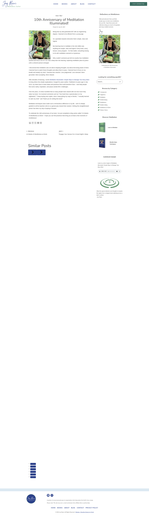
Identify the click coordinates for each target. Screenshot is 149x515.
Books (64, 4)
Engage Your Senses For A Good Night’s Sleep (73, 133)
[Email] (41, 123)
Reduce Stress (104, 110)
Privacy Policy (92, 508)
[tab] (33, 464)
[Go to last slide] (32, 152)
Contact (92, 4)
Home (55, 4)
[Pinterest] (38, 123)
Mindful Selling (104, 105)
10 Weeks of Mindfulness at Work (36, 133)
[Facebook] (33, 123)
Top (145, 511)
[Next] (41, 152)
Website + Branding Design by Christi (85, 512)
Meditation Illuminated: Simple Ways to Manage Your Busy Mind (69, 79)
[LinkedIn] (30, 123)
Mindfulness (103, 102)
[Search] (120, 81)
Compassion (103, 92)
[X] (35, 123)
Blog (82, 4)
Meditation (102, 97)
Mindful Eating (103, 99)
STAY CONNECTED (138, 4)
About (74, 4)
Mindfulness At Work (105, 107)
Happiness (103, 94)
